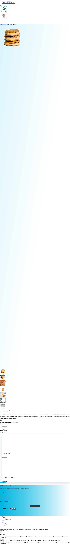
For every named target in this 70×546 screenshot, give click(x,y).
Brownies (6, 518)
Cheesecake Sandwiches (8, 519)
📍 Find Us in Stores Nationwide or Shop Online (8, 2)
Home (1, 24)
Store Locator (3, 521)
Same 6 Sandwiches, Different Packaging (5, 422)
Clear (17, 422)
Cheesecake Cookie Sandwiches (6, 24)
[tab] (36, 426)
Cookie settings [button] (2, 530)
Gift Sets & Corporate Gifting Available (7, 1)
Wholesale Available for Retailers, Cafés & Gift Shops (8, 3)
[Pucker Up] (9, 451)
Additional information (4, 426)
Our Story (4, 523)
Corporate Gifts (5, 524)
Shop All (3, 516)
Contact (4, 525)
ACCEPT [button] (6, 530)
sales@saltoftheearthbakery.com (4, 498)
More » (2, 522)
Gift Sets (3, 520)
